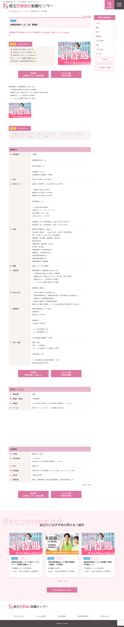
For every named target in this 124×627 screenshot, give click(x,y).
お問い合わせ (105, 616)
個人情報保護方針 (83, 616)
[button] (58, 581)
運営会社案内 (62, 616)
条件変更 (105, 59)
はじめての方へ (19, 616)
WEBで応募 (66, 74)
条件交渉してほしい (33, 373)
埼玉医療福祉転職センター (16, 11)
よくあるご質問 (40, 616)
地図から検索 (105, 67)
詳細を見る (25, 555)
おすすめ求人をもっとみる (62, 590)
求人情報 (26, 11)
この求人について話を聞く (33, 74)
